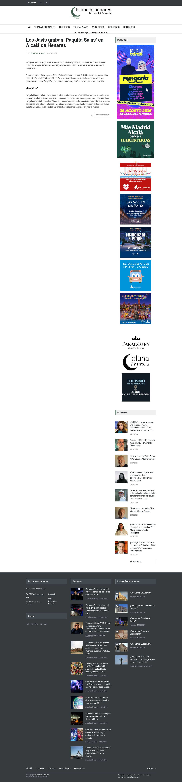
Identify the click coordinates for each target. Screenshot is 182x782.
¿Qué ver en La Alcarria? (140, 593)
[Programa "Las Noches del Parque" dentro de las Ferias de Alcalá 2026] (77, 594)
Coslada (51, 768)
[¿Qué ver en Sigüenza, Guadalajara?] (121, 634)
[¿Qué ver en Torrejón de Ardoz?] (121, 621)
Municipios (79, 768)
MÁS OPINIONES (136, 562)
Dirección (52, 604)
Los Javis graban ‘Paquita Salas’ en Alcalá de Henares (65, 42)
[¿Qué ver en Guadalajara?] (121, 647)
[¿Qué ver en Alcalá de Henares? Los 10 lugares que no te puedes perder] (121, 659)
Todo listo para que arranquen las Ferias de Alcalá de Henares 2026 (98, 716)
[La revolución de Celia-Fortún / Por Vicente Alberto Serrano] (121, 461)
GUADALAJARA (81, 27)
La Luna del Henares (41, 775)
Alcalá (29, 768)
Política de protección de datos (128, 777)
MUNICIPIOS (98, 27)
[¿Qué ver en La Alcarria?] (121, 596)
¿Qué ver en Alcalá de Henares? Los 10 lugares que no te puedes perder (143, 659)
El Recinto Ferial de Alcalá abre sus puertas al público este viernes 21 (97, 700)
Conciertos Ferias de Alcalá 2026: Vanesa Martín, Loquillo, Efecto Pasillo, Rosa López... (98, 684)
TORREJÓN (64, 27)
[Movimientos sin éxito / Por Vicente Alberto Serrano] (121, 513)
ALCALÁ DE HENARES (44, 27)
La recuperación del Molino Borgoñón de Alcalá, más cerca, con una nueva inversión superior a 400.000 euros (97, 648)
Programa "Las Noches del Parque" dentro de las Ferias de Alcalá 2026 (97, 592)
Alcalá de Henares (37, 53)
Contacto (121, 775)
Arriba (150, 768)
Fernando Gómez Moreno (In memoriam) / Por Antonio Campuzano (142, 443)
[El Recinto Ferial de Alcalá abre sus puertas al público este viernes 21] (77, 702)
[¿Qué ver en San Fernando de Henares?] (121, 608)
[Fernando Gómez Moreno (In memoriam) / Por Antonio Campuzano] (121, 445)
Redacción (52, 601)
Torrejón (40, 768)
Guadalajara (65, 768)
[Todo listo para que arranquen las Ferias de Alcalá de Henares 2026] (77, 718)
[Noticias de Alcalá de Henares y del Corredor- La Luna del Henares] (91, 15)
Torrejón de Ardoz (91, 742)
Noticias (102, 635)
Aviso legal (131, 775)
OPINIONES (114, 27)
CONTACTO (129, 27)
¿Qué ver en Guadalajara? (141, 644)
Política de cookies (144, 775)
